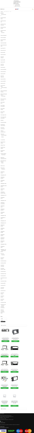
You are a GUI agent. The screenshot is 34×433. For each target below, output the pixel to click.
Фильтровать (3, 321)
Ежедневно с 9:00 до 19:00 (17, 2)
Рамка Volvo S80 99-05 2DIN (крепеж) (4, 355)
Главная (2, 11)
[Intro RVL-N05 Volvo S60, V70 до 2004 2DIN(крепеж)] (4, 396)
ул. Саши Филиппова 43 (17, 1)
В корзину (4, 405)
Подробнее (5, 341)
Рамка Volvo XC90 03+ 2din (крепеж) (15, 339)
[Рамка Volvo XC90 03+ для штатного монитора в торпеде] (5, 333)
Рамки (3, 337)
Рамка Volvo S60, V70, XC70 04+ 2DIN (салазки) (4, 386)
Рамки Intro (6, 337)
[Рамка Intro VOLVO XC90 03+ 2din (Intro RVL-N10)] (14, 396)
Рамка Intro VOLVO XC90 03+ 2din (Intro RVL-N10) (14, 402)
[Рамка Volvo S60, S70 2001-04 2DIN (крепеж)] (4, 364)
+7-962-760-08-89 (16, 0)
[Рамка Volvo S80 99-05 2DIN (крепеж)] (4, 349)
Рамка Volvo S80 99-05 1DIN (14, 355)
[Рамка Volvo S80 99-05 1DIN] (14, 349)
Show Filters (4, 325)
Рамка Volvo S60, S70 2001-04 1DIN (14, 370)
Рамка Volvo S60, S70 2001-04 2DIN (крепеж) (4, 370)
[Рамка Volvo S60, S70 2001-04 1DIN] (14, 364)
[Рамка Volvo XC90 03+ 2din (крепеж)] (15, 333)
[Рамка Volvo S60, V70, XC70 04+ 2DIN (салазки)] (4, 380)
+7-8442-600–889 (3, 418)
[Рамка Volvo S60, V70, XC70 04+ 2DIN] (14, 380)
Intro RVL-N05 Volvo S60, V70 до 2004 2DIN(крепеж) (4, 402)
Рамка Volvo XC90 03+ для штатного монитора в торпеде (5, 339)
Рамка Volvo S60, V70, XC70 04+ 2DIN (14, 385)
